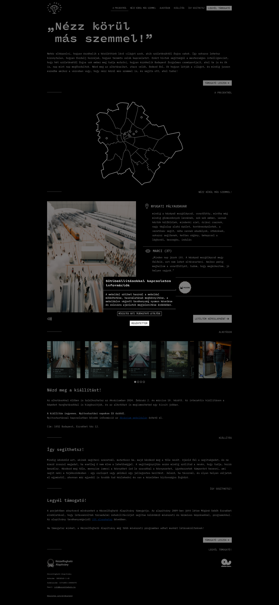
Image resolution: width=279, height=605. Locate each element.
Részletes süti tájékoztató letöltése (139, 313)
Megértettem (139, 323)
